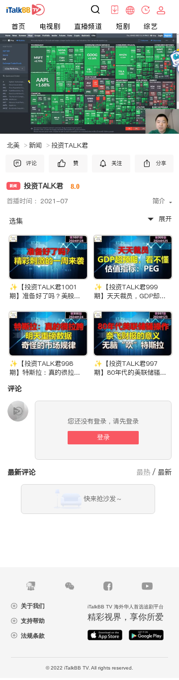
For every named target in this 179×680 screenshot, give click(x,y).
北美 (16, 145)
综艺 (151, 26)
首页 (18, 26)
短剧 (123, 26)
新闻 (39, 145)
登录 (103, 437)
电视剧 (49, 26)
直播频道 (88, 26)
